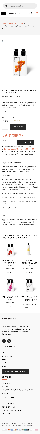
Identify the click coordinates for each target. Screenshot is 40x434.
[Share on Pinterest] (30, 142)
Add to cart (18, 127)
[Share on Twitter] (25, 142)
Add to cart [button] (10, 272)
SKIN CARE (16, 121)
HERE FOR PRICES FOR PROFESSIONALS (12, 136)
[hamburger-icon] (3, 13)
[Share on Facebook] (21, 142)
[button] (3, 41)
